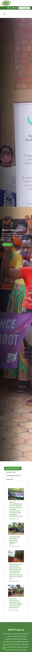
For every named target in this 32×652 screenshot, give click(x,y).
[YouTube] (13, 8)
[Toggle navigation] (4, 13)
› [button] (29, 239)
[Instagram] (16, 8)
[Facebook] (8, 8)
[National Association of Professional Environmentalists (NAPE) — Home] (16, 3)
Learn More (7, 244)
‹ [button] (2, 239)
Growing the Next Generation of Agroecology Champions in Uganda (14, 540)
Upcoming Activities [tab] (13, 475)
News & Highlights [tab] (12, 468)
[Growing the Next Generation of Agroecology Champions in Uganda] (16, 529)
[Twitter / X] (11, 8)
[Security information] (4, 648)
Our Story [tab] (9, 479)
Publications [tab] (10, 472)
